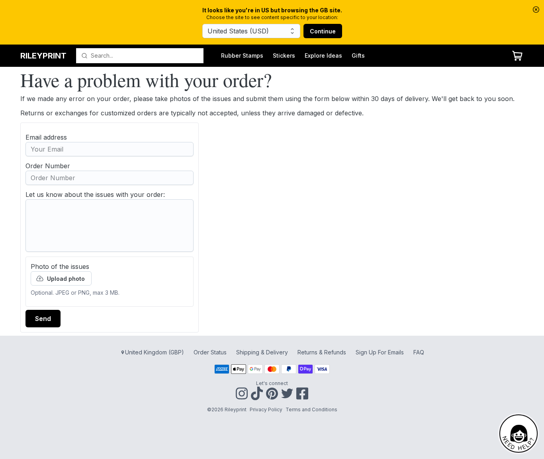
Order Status (210, 352)
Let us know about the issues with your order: (95, 194)
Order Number (47, 166)
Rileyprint (43, 55)
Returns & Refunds (321, 352)
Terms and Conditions (311, 409)
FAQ (418, 352)
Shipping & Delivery (262, 352)
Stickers (284, 55)
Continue (323, 31)
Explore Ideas (323, 55)
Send (43, 319)
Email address (46, 137)
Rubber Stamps (242, 55)
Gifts (358, 55)
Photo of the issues (60, 266)
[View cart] (517, 55)
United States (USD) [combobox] (238, 31)
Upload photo (66, 278)
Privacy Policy (266, 409)
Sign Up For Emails (380, 352)
